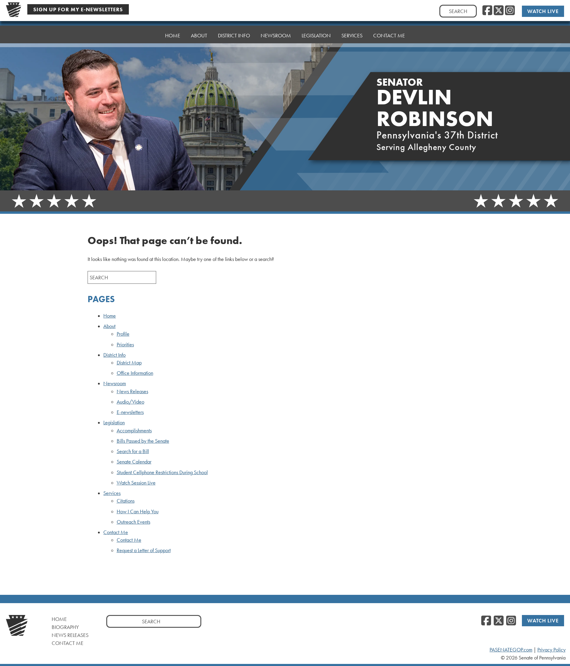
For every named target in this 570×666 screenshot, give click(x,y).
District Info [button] (234, 35)
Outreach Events (133, 522)
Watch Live (543, 11)
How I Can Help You (138, 511)
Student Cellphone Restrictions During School (162, 472)
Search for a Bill (133, 451)
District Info (114, 355)
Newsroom (114, 383)
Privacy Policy (551, 649)
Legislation (114, 422)
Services (112, 493)
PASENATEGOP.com (511, 649)
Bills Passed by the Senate (143, 441)
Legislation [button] (316, 35)
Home (172, 35)
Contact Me (115, 532)
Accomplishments (134, 430)
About (109, 326)
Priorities (125, 344)
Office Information (135, 373)
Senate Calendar (134, 461)
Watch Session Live (136, 482)
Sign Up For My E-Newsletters (78, 9)
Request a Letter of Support (144, 550)
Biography (65, 627)
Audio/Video (130, 402)
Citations (125, 501)
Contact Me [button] (389, 35)
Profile (123, 334)
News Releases (132, 391)
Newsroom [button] (276, 35)
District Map (129, 362)
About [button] (199, 35)
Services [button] (351, 35)
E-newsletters (130, 412)
